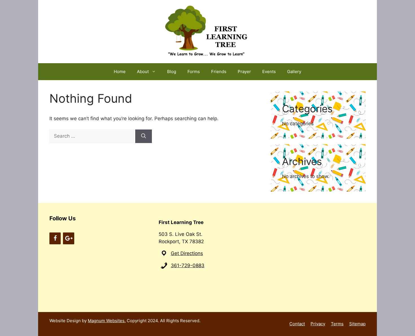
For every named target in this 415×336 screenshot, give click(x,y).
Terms (337, 323)
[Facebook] (55, 238)
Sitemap (357, 323)
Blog (171, 71)
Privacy (318, 323)
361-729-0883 (187, 265)
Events (269, 71)
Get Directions (187, 253)
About (143, 71)
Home (120, 71)
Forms (193, 71)
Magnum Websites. (107, 320)
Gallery (294, 71)
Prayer (244, 71)
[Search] (143, 136)
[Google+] (68, 238)
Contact (297, 323)
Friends (218, 71)
